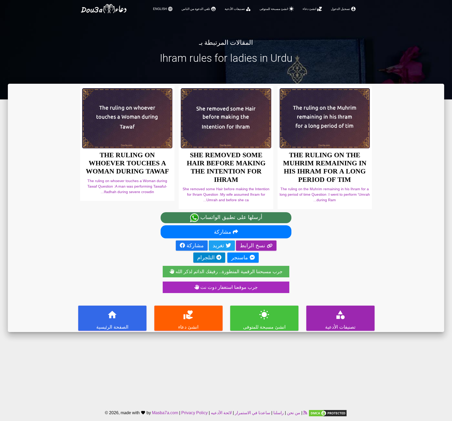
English (163, 9)
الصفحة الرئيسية (112, 320)
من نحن (293, 413)
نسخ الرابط (253, 245)
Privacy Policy (194, 413)
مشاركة (223, 232)
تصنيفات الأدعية (238, 9)
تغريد (219, 245)
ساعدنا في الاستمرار (252, 413)
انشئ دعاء (312, 9)
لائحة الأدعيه (221, 413)
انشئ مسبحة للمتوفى (276, 9)
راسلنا (278, 413)
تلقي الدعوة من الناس (199, 9)
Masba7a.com (165, 413)
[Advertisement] (226, 368)
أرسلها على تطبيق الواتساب (230, 217)
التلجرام (206, 257)
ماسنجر (240, 257)
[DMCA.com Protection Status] (327, 413)
